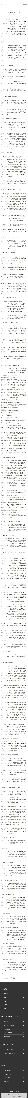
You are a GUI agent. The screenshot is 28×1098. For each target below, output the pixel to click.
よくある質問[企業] (8, 1032)
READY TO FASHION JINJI (9, 1053)
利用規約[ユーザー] (8, 1074)
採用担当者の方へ (8, 1036)
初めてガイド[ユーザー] (9, 1025)
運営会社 (6, 1021)
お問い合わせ (7, 1081)
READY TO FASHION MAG (9, 1049)
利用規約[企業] (7, 1077)
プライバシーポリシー (16, 127)
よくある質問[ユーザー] (9, 1029)
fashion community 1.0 (9, 1057)
